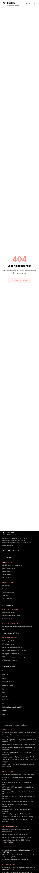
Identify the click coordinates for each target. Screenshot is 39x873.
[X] (18, 550)
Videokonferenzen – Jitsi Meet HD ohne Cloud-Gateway (17, 820)
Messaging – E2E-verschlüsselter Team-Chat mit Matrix (18, 793)
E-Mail (4, 589)
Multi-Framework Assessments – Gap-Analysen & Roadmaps (18, 748)
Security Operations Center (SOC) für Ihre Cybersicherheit (16, 841)
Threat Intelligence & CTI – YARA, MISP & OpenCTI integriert (19, 761)
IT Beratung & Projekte (9, 660)
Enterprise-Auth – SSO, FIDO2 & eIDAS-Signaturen (19, 732)
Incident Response (8, 612)
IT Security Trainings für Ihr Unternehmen (15, 859)
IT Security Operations (10, 609)
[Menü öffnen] (35, 4)
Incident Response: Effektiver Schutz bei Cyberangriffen (15, 830)
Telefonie (5, 595)
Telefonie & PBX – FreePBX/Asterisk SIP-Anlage (18, 817)
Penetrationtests (7, 619)
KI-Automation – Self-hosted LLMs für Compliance (18, 744)
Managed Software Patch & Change (14, 650)
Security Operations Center (11, 615)
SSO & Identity (7, 598)
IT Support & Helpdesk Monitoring (13, 657)
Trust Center (6, 574)
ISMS (4, 630)
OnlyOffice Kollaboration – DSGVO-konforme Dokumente (16, 753)
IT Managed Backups (9, 641)
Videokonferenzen (8, 592)
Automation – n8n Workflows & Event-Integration (18, 774)
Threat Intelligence (8, 578)
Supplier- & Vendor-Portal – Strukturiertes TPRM (18, 757)
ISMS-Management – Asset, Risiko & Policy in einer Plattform (19, 741)
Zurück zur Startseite (20, 280)
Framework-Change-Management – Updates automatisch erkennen (17, 736)
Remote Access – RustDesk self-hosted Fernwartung (15, 805)
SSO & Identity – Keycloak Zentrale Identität (16, 814)
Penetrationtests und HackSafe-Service (15, 834)
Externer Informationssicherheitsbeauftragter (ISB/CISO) (17, 851)
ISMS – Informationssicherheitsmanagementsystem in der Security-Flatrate (19, 856)
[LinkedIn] (4, 550)
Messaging (6, 586)
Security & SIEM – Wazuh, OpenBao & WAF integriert (16, 810)
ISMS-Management (8, 568)
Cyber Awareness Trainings (11, 633)
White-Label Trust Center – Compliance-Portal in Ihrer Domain (18, 765)
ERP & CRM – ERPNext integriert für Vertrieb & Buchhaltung (17, 788)
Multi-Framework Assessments (12, 565)
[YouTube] (9, 550)
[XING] (14, 550)
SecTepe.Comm (7, 583)
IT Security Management (11, 623)
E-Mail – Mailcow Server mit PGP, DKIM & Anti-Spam (17, 783)
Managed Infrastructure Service (12, 647)
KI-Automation (7, 571)
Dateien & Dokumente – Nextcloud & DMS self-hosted (17, 778)
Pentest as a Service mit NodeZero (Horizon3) (17, 837)
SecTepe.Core (7, 562)
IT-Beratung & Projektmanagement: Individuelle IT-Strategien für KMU (19, 868)
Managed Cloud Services (10, 653)
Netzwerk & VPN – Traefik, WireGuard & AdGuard (18, 801)
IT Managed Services (9, 638)
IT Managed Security (9, 644)
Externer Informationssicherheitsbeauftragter (17, 626)
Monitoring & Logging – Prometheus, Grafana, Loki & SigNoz (19, 797)
